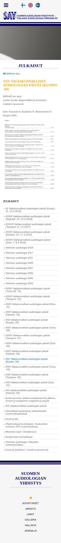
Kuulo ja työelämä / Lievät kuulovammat (27, 449)
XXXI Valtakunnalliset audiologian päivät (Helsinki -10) (27, 313)
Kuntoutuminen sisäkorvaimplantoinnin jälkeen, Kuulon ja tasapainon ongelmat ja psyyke (31, 399)
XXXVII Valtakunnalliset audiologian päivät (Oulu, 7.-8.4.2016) (28, 241)
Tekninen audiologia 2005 (19, 273)
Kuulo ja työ (12, 418)
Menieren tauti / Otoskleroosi (21, 431)
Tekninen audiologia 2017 (19, 252)
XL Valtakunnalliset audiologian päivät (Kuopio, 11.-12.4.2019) (30, 210)
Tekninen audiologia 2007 (19, 268)
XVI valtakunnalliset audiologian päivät (26, 405)
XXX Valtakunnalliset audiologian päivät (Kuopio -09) (27, 321)
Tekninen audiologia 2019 (19, 247)
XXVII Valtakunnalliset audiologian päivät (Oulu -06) (31, 344)
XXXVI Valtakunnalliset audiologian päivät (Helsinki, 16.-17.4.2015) (28, 233)
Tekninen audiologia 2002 (19, 283)
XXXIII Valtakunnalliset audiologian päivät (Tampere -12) (28, 297)
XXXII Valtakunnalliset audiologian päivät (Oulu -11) (31, 305)
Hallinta (30, 525)
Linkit (30, 514)
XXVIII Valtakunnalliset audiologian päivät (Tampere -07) (28, 336)
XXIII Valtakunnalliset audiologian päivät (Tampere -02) (27, 376)
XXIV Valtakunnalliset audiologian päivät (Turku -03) (31, 368)
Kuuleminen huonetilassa (19, 436)
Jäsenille (30, 530)
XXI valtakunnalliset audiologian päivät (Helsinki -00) (26, 391)
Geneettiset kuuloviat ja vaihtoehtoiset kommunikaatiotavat (26, 412)
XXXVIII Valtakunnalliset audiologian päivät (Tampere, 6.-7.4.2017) (28, 225)
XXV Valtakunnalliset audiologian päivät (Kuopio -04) (27, 360)
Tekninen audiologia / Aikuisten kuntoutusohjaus (22, 443)
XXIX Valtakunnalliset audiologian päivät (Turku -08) (31, 329)
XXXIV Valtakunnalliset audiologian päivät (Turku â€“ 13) (28, 290)
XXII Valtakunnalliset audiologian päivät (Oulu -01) (30, 383)
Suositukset (30, 503)
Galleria (30, 519)
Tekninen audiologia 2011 (19, 257)
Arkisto (30, 508)
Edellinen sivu (12, 73)
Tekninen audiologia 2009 (19, 263)
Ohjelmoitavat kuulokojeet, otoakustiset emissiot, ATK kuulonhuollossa (26, 425)
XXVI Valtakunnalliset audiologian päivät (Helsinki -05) (27, 352)
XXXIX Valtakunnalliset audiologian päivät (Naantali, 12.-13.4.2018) (28, 217)
